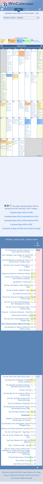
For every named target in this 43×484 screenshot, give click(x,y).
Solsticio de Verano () (15, 429)
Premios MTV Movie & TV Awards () (17, 278)
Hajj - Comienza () (19, 445)
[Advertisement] (21, 29)
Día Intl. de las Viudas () (16, 436)
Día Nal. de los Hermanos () (18, 308)
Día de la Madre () (3, 104)
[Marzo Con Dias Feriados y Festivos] (39, 242)
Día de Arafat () (19, 457)
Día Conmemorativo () (16, 324)
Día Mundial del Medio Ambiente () (18, 386)
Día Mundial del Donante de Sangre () (17, 407)
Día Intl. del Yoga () (17, 432)
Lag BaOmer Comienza (21, 282)
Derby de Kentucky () (16, 273)
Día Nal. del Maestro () (17, 286)
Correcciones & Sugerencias (20, 478)
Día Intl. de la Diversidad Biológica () (17, 303)
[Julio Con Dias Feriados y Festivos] (39, 467)
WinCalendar (39, 155)
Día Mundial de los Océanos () (16, 394)
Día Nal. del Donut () (16, 377)
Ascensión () (21, 294)
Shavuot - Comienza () (16, 312)
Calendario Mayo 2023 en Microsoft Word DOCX (21, 220)
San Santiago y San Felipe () (16, 256)
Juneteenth (25, 415)
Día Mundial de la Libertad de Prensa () (16, 261)
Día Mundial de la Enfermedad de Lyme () (17, 251)
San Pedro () (21, 464)
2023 (19, 13)
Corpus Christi (24, 390)
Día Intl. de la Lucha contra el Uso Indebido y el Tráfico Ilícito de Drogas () (16, 451)
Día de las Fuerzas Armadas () (16, 298)
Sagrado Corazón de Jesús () (18, 419)
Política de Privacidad (17, 475)
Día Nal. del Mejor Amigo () (18, 399)
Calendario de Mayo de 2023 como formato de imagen (21, 228)
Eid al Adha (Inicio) (23, 460)
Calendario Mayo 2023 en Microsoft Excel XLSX (21, 216)
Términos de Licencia (32, 475)
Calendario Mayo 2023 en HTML (21, 212)
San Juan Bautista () (18, 441)
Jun (38, 377)
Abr (37, 245)
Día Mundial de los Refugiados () (16, 424)
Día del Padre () (19, 412)
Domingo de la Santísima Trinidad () (17, 381)
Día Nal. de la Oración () (17, 266)
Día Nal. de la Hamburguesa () (17, 319)
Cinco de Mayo (24, 270)
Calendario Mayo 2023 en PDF (21, 224)
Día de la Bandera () (19, 403)
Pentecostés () (20, 315)
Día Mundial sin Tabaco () (17, 328)
